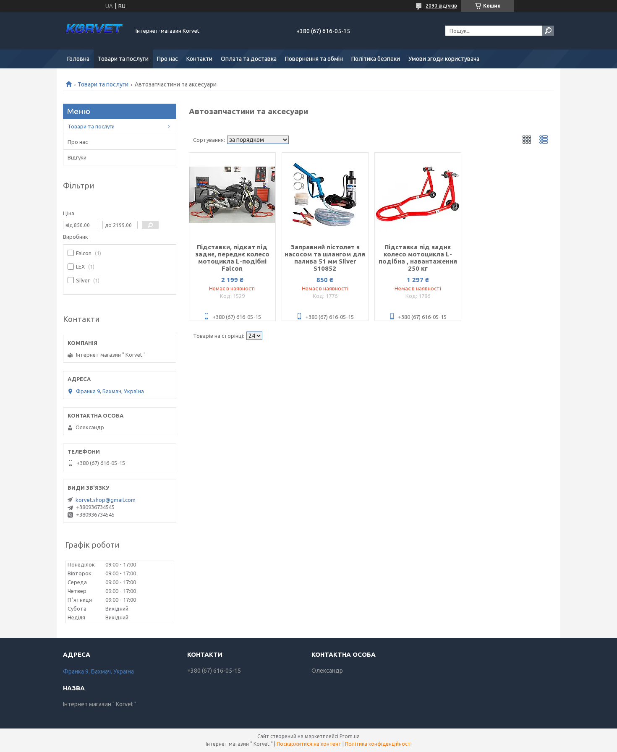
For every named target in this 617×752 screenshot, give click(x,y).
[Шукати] (548, 31)
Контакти (199, 58)
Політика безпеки (375, 58)
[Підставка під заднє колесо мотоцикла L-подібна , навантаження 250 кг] (418, 195)
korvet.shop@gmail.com (106, 500)
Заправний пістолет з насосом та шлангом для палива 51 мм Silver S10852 (325, 257)
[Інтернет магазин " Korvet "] (94, 30)
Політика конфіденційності (378, 744)
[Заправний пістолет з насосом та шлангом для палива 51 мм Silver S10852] (325, 195)
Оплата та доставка (249, 58)
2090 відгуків (441, 5)
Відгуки (77, 157)
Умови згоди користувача (443, 58)
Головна (78, 58)
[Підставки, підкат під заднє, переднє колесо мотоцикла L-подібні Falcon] (232, 195)
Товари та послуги (123, 58)
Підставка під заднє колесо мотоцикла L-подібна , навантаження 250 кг (418, 257)
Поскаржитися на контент (309, 744)
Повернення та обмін (314, 58)
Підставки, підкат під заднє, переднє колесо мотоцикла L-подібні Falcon (232, 257)
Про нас (167, 58)
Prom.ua (350, 736)
